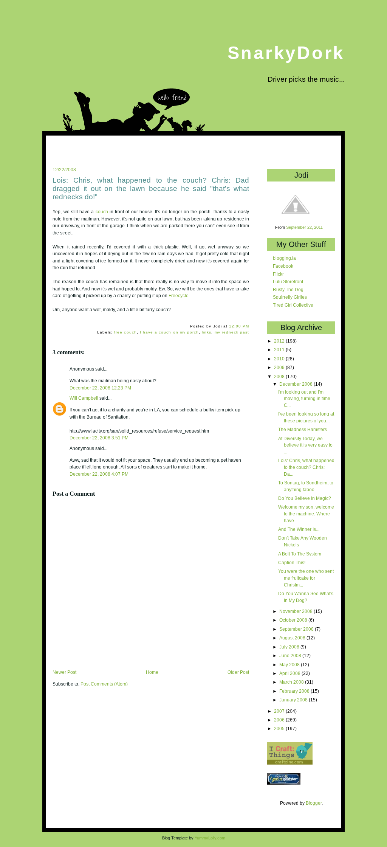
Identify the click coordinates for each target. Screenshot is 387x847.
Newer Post (64, 672)
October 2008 (293, 619)
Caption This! (291, 562)
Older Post (238, 672)
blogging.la (284, 258)
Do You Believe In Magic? (304, 498)
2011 (280, 349)
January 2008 (294, 699)
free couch (125, 332)
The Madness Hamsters (302, 429)
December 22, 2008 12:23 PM (100, 387)
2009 (280, 367)
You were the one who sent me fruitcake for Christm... (306, 578)
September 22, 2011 (304, 227)
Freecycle (179, 295)
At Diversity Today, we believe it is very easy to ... (305, 445)
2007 (280, 711)
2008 (280, 376)
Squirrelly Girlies (290, 297)
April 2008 (290, 673)
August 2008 (293, 637)
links (206, 332)
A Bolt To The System (299, 553)
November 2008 (296, 611)
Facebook (283, 266)
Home (152, 672)
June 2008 (290, 655)
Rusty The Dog (288, 289)
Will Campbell (84, 398)
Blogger (314, 802)
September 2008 (297, 629)
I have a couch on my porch (169, 332)
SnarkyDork (286, 53)
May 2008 (290, 664)
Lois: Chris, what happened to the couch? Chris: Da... (306, 467)
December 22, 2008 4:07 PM (99, 474)
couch (102, 211)
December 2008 (296, 384)
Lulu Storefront (288, 281)
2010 (280, 358)
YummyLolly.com (210, 838)
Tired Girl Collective (293, 304)
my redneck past (232, 332)
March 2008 (292, 681)
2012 (280, 340)
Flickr (278, 273)
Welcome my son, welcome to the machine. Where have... (306, 513)
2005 (280, 728)
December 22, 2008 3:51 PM (99, 437)
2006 (280, 719)
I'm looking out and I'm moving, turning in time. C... (304, 398)
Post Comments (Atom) (104, 684)
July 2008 (289, 646)
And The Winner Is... (298, 529)
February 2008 (295, 691)
